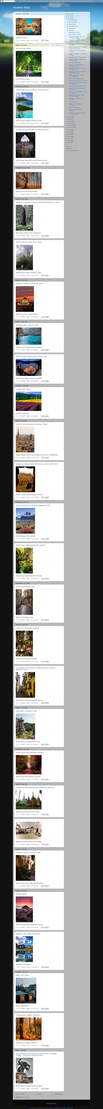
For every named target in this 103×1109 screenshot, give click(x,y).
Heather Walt (21, 7)
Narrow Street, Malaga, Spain (25, 586)
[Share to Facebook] (46, 40)
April (70, 121)
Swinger (32, 1108)
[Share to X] (45, 40)
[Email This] (42, 40)
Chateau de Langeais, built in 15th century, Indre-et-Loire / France (37, 464)
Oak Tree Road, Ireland (23, 48)
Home (39, 1094)
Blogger (54, 1103)
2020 (69, 132)
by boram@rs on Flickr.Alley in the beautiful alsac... (77, 83)
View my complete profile (72, 150)
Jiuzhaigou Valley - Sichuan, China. (27, 325)
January (71, 127)
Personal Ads (69, 1108)
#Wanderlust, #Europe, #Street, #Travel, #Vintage (77, 95)
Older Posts (58, 1094)
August (71, 28)
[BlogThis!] (43, 40)
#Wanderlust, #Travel (74, 32)
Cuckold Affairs (50, 1108)
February (71, 125)
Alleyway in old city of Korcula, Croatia (28, 852)
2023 (69, 16)
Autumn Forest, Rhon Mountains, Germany (29, 752)
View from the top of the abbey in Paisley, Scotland (32, 129)
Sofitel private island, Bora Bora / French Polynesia (32, 90)
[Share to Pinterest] (48, 40)
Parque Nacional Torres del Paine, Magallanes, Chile (33, 505)
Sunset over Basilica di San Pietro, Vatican (29, 283)
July (70, 30)
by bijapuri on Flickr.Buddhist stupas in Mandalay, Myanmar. (35, 787)
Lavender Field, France (23, 389)
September (72, 26)
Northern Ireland (21, 894)
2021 (69, 130)
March (71, 123)
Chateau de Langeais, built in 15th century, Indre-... (77, 69)
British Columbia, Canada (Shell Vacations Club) (31, 356)
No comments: (35, 40)
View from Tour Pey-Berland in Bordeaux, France (31, 424)
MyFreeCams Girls (40, 1108)
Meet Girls (57, 1108)
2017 (69, 138)
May (70, 119)
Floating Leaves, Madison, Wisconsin (28, 1015)
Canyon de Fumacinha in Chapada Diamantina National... (78, 47)
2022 (69, 18)
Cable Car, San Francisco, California (27, 628)
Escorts (63, 1108)
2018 (69, 136)
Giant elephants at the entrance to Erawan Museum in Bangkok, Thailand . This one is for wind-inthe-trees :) (36, 1054)
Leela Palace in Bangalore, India (26, 711)
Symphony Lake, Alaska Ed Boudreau (28, 934)
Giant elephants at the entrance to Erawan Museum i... (77, 113)
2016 (69, 140)
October (71, 24)
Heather (70, 148)
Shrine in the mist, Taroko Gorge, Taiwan (29, 242)
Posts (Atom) (26, 1097)
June (70, 116)
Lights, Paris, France (22, 975)
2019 (69, 134)
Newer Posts (20, 1094)
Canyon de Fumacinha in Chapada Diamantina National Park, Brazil (37, 202)
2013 (69, 142)
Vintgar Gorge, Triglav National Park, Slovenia (30, 545)
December (72, 20)
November (72, 22)
